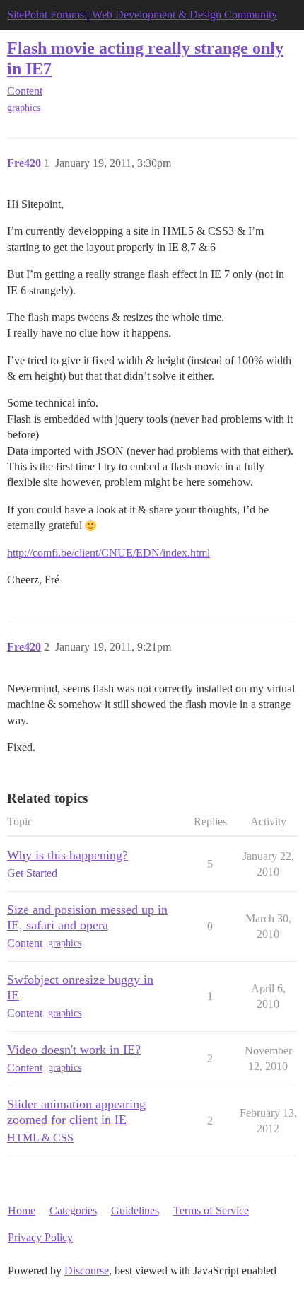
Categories (73, 1210)
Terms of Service (211, 1210)
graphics (23, 108)
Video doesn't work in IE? (74, 1049)
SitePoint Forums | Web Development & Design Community (142, 14)
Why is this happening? (67, 855)
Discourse (86, 1271)
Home (21, 1210)
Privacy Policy (40, 1237)
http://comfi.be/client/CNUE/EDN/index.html (108, 553)
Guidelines (135, 1210)
